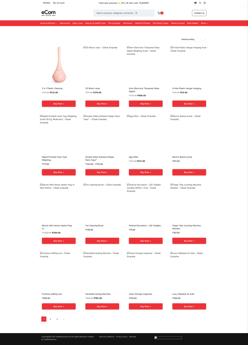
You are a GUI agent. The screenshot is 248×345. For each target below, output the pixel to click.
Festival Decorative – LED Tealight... (145, 225)
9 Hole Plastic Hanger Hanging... (187, 88)
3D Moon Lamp (92, 88)
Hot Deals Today (160, 23)
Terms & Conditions (106, 337)
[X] (200, 3)
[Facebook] (195, 3)
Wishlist (46, 3)
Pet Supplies (114, 23)
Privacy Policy (121, 337)
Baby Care (78, 23)
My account (59, 3)
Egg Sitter (133, 157)
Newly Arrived (178, 23)
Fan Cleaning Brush (94, 225)
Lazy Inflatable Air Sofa (183, 294)
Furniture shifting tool (52, 294)
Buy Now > (59, 103)
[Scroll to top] (241, 337)
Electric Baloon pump (182, 157)
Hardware (127, 23)
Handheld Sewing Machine (98, 294)
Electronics (65, 23)
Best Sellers (192, 23)
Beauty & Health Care (96, 23)
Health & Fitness (142, 23)
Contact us (199, 13)
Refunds (132, 337)
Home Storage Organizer (140, 294)
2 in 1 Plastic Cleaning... (53, 88)
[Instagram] (205, 3)
